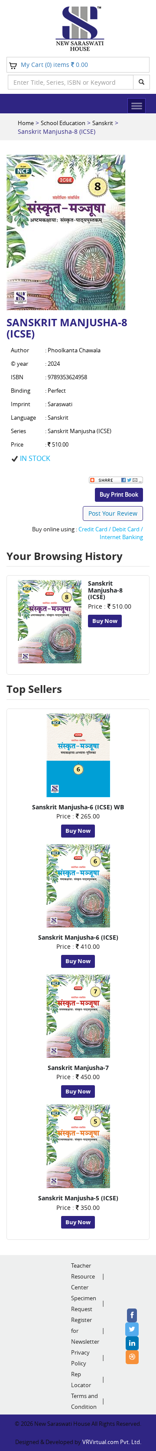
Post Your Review (112, 513)
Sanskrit (102, 123)
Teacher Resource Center (83, 1276)
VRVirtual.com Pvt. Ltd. (111, 1442)
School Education (63, 123)
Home (26, 123)
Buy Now (104, 621)
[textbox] (70, 82)
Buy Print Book (119, 494)
